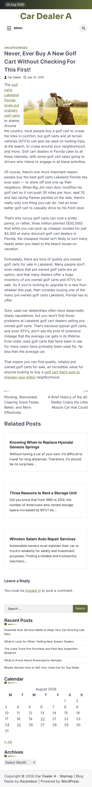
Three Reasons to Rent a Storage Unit (43, 493)
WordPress (70, 781)
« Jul (8, 742)
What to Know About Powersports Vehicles (33, 660)
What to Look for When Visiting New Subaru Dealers (39, 641)
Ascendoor (28, 781)
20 (42, 719)
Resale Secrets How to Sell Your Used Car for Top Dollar (41, 667)
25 (19, 725)
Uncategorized (15, 47)
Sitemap (66, 776)
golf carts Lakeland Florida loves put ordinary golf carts (12, 100)
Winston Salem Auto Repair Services (43, 539)
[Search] (83, 28)
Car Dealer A (46, 16)
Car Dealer (14, 77)
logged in (33, 590)
